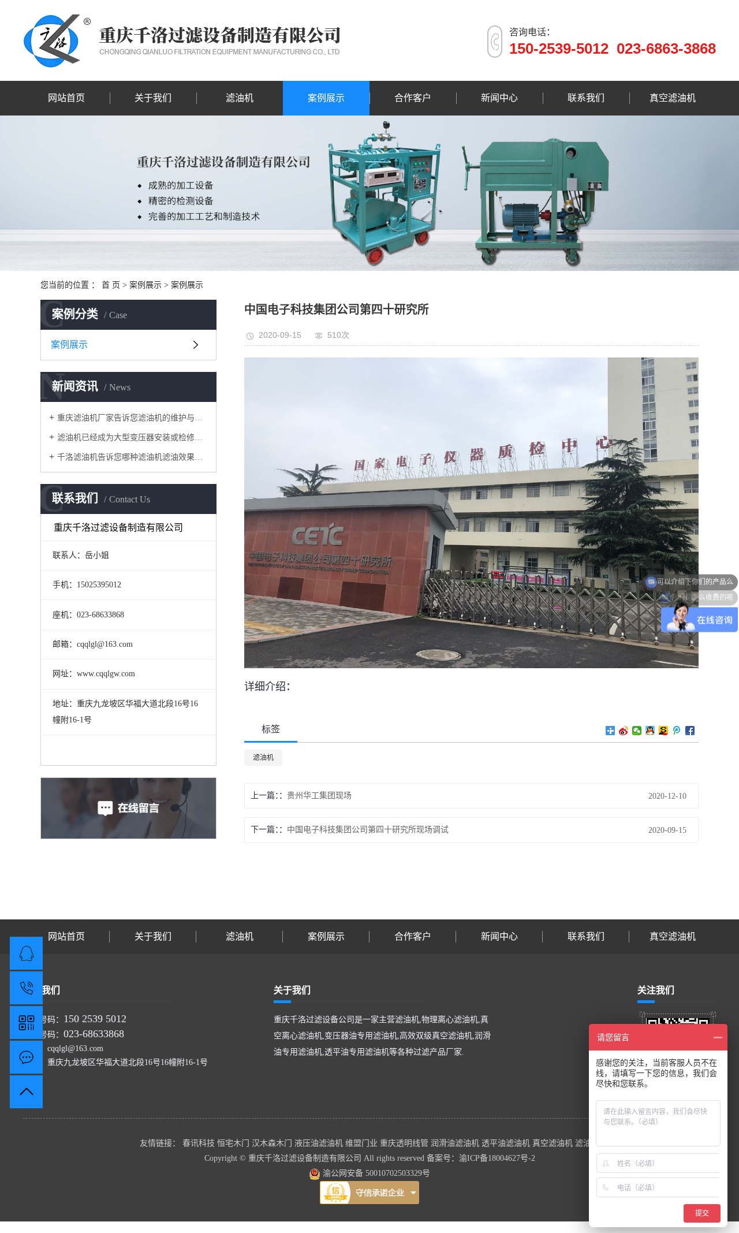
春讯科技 (199, 1143)
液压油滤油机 (319, 1143)
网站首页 (66, 98)
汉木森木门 (273, 1143)
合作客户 (412, 98)
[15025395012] (26, 987)
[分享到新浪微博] (624, 730)
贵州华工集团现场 (319, 795)
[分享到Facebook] (690, 730)
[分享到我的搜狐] (664, 730)
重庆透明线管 (405, 1143)
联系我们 (586, 98)
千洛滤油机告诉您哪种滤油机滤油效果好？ (132, 457)
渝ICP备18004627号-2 (497, 1158)
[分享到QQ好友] (650, 730)
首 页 (111, 285)
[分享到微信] (637, 730)
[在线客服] (26, 953)
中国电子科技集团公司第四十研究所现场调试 (368, 829)
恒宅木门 (234, 1143)
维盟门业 (362, 1143)
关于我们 (153, 98)
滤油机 (239, 98)
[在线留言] (26, 1057)
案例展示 (326, 98)
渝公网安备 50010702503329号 (375, 1173)
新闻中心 (499, 98)
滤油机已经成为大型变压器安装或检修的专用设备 (132, 437)
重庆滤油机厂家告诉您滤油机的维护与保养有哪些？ (132, 418)
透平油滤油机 (507, 1143)
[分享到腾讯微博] (677, 730)
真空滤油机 (673, 98)
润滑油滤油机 (456, 1143)
